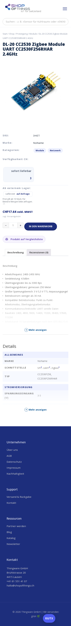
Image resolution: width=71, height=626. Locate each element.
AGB (9, 455)
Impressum (13, 467)
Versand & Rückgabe (19, 496)
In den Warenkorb (40, 226)
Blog (9, 532)
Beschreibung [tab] (15, 252)
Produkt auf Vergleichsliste (26, 239)
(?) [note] (4, 204)
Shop (11, 33)
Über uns (12, 449)
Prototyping (22, 33)
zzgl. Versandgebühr (12, 216)
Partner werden (16, 526)
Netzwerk (55, 150)
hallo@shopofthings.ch (20, 585)
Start (5, 33)
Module (33, 33)
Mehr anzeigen (36, 329)
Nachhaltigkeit (15, 473)
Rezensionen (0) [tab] (38, 252)
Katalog (11, 538)
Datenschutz (14, 461)
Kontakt (11, 502)
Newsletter (13, 544)
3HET (36, 135)
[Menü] (64, 8)
